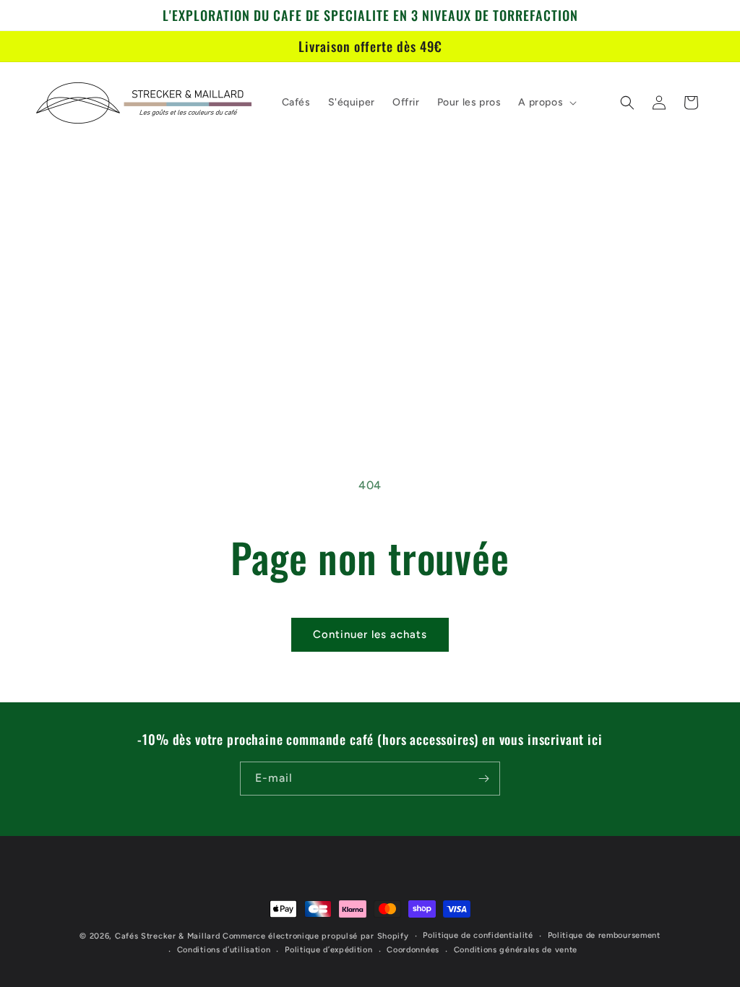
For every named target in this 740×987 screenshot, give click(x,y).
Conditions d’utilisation (224, 949)
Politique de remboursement (604, 935)
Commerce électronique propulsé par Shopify (315, 936)
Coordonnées (413, 949)
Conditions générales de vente (515, 949)
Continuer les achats (370, 634)
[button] (545, 102)
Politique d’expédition (328, 949)
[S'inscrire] (483, 779)
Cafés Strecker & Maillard (167, 936)
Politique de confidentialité (478, 935)
